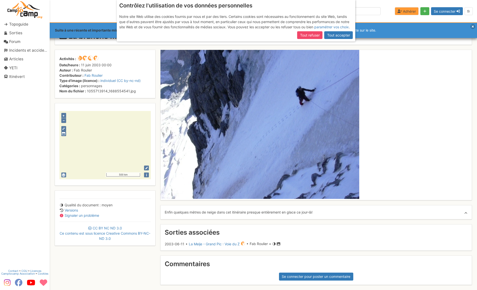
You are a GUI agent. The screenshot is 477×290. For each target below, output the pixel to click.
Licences (35, 271)
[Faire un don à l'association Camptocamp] (43, 284)
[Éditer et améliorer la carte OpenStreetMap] (146, 168)
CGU (24, 271)
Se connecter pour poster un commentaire (316, 276)
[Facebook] (18, 284)
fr (468, 11)
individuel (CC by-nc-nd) (120, 80)
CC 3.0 (105, 233)
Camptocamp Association (18, 273)
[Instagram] (6, 284)
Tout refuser (310, 35)
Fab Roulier (93, 75)
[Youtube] (31, 284)
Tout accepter (338, 35)
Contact (13, 271)
